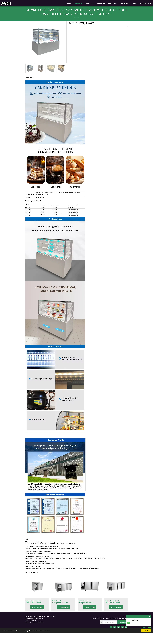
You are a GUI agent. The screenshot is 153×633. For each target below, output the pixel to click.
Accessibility (33, 620)
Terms (26, 620)
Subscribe (122, 622)
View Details (37, 607)
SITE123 (33, 622)
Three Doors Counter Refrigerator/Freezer (112, 602)
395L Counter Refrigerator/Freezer (86, 602)
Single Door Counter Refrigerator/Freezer (33, 602)
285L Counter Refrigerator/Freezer (60, 602)
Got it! (146, 630)
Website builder (39, 622)
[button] (113, 3)
